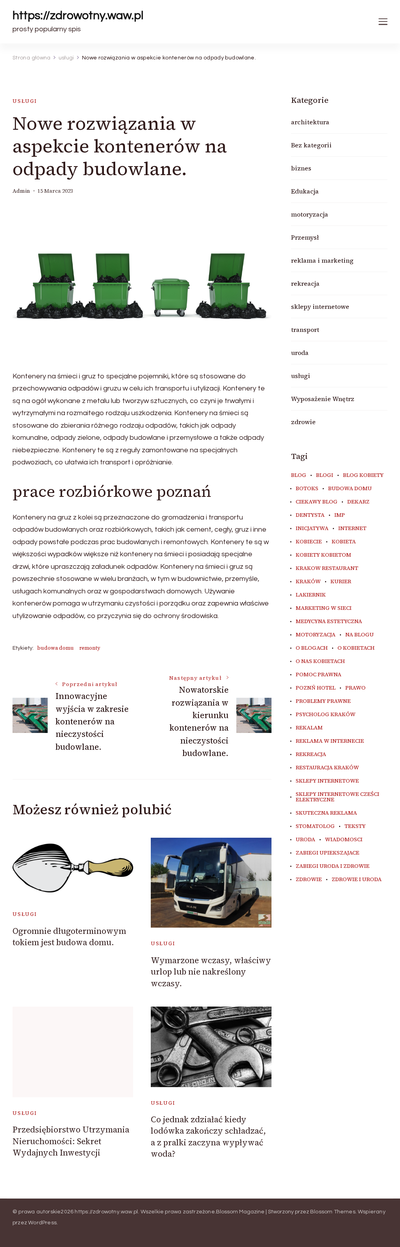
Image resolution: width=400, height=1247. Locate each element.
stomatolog (315, 826)
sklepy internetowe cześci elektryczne (337, 797)
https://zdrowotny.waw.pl (77, 15)
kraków (308, 581)
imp (339, 515)
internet (352, 528)
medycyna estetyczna (329, 621)
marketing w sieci (324, 608)
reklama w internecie (330, 741)
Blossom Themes (332, 1212)
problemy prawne (323, 701)
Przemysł (305, 237)
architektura (310, 122)
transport (305, 329)
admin (21, 191)
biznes (301, 168)
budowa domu (55, 648)
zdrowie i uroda (357, 879)
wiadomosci (343, 839)
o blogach (312, 648)
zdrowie (303, 421)
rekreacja (305, 283)
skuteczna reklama (326, 813)
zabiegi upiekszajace (327, 853)
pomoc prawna (318, 674)
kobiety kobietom (323, 555)
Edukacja (305, 191)
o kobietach (356, 648)
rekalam (309, 728)
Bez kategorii (311, 145)
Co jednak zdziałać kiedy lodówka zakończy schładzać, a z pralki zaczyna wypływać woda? (208, 1136)
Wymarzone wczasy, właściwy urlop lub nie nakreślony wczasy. (211, 972)
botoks (307, 488)
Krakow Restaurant (327, 568)
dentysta (310, 515)
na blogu (359, 635)
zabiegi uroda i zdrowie (333, 866)
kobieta (344, 542)
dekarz (358, 502)
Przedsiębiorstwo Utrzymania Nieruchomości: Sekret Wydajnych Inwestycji (70, 1141)
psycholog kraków (325, 714)
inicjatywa (312, 528)
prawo (355, 688)
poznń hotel (316, 688)
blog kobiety (363, 475)
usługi (24, 101)
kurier (340, 581)
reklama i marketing (322, 260)
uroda (300, 352)
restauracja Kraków (327, 767)
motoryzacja (309, 214)
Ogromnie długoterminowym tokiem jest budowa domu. (69, 936)
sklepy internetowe (320, 306)
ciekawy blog (317, 502)
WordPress (42, 1223)
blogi (324, 475)
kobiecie (309, 542)
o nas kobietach (320, 661)
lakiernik (311, 595)
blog (298, 475)
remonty (89, 648)
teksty (355, 826)
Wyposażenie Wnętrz (322, 398)
